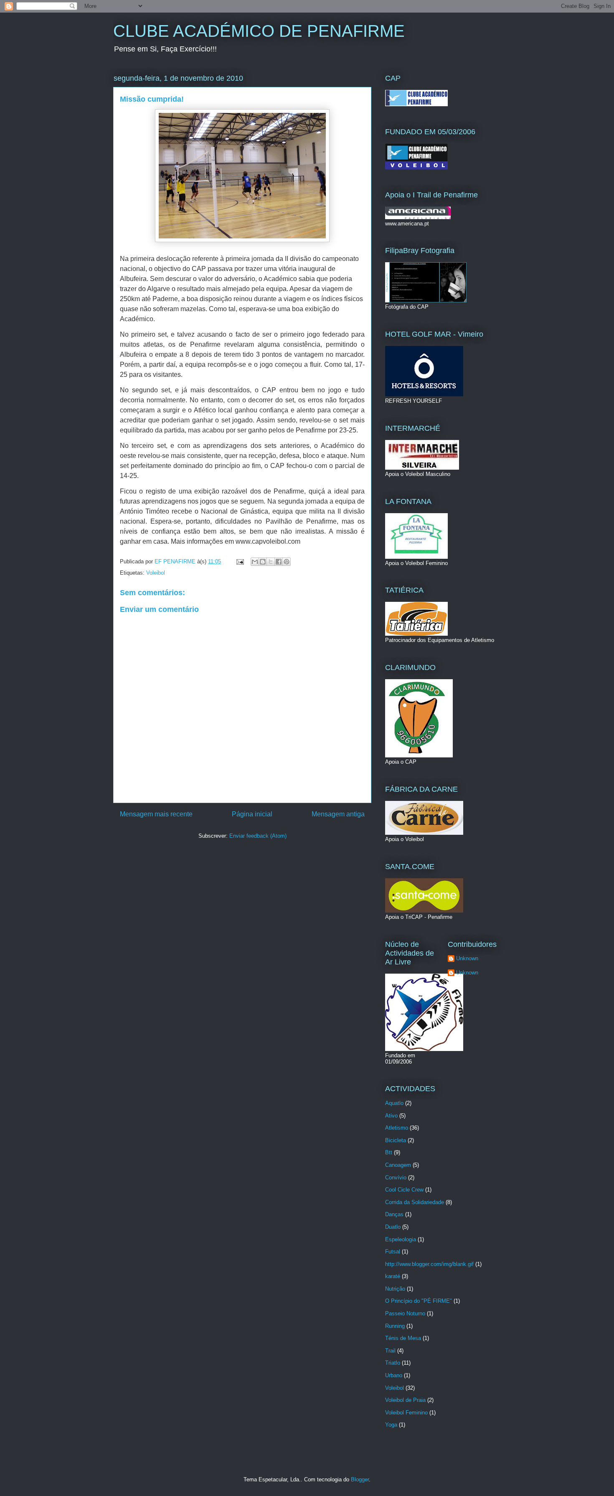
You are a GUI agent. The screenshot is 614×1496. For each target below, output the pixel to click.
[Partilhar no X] (270, 561)
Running (395, 1326)
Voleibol (155, 573)
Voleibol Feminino (406, 1412)
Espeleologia (400, 1239)
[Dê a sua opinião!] (263, 561)
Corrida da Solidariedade (414, 1202)
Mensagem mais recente (156, 814)
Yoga (391, 1425)
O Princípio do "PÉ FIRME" (418, 1301)
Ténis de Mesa (403, 1338)
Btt (388, 1152)
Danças (394, 1214)
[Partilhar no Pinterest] (286, 561)
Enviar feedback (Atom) (258, 836)
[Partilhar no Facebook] (278, 561)
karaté (392, 1276)
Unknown (467, 958)
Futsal (392, 1251)
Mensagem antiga (338, 814)
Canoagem (398, 1165)
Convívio (395, 1177)
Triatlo (392, 1363)
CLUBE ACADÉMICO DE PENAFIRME (259, 31)
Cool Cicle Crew (404, 1190)
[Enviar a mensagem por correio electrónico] (239, 561)
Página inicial (252, 814)
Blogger (360, 1479)
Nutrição (395, 1289)
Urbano (393, 1375)
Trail (390, 1351)
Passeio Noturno (405, 1313)
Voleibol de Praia (405, 1400)
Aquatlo (394, 1103)
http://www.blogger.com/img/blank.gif (429, 1264)
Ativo (391, 1115)
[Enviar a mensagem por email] (255, 561)
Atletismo (396, 1128)
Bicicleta (395, 1140)
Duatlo (393, 1227)
